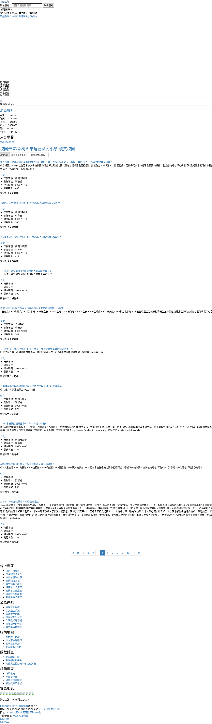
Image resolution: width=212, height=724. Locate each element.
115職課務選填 (13, 647)
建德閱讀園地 (13, 580)
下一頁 (136, 552)
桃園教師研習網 (14, 617)
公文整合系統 (13, 610)
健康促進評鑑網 (14, 680)
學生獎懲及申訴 (14, 683)
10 (128, 552)
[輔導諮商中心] (27, 693)
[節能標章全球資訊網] (15, 693)
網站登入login (7, 104)
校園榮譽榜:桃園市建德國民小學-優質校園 (37, 148)
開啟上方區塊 (7, 141)
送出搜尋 (48, 5)
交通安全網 (11, 676)
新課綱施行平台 (14, 660)
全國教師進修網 (14, 620)
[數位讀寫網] (21, 693)
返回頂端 (4, 719)
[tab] (106, 85)
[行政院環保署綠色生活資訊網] (10, 693)
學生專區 (4, 92)
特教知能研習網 (14, 623)
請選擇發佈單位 (38, 154)
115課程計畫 (12, 657)
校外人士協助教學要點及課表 (21, 663)
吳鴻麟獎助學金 (14, 574)
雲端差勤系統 (13, 607)
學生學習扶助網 (14, 627)
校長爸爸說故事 (14, 577)
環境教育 (10, 673)
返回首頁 (4, 82)
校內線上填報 (13, 637)
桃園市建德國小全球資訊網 (14, 705)
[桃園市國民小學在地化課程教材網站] (4, 693)
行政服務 (4, 87)
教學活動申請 (13, 643)
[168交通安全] (1, 693)
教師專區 (4, 90)
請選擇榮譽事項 (18, 154)
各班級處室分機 (50, 709)
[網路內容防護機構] (7, 693)
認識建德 (4, 85)
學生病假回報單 (14, 584)
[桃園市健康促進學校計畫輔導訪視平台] (33, 693)
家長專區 (4, 95)
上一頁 (75, 552)
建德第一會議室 (14, 587)
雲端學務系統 (13, 613)
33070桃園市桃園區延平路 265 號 (24, 712)
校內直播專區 (13, 570)
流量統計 (7, 110)
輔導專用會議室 (14, 597)
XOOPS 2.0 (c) (20, 715)
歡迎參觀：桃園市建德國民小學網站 (18, 16)
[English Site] (1, 101)
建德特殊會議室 (14, 594)
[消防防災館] (13, 693)
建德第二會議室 (14, 590)
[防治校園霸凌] (18, 693)
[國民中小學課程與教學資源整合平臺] (30, 693)
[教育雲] (24, 693)
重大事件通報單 (14, 640)
